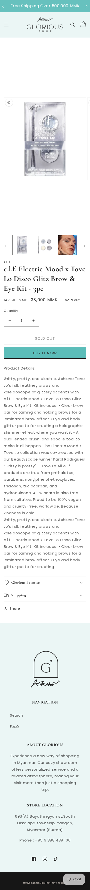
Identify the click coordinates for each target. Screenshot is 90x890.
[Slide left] (5, 246)
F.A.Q (14, 726)
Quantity (11, 310)
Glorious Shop (40, 883)
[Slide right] (84, 246)
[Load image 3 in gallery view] (68, 245)
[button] (5, 6)
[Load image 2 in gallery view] (45, 245)
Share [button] (15, 608)
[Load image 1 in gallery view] (22, 245)
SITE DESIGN (59, 883)
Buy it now (46, 353)
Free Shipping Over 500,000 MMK (45, 6)
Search (16, 715)
